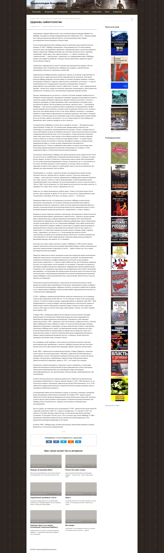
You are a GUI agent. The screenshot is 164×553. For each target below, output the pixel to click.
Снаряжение (117, 12)
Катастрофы (36, 12)
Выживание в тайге (112, 405)
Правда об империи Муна (41, 470)
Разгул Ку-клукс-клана (75, 470)
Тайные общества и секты (56, 26)
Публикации (75, 12)
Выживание (49, 12)
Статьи (86, 12)
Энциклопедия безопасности (48, 3)
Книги (107, 12)
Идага (68, 497)
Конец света (96, 12)
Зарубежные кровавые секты (43, 497)
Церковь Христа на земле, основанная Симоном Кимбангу (44, 526)
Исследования (62, 12)
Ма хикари (69, 525)
